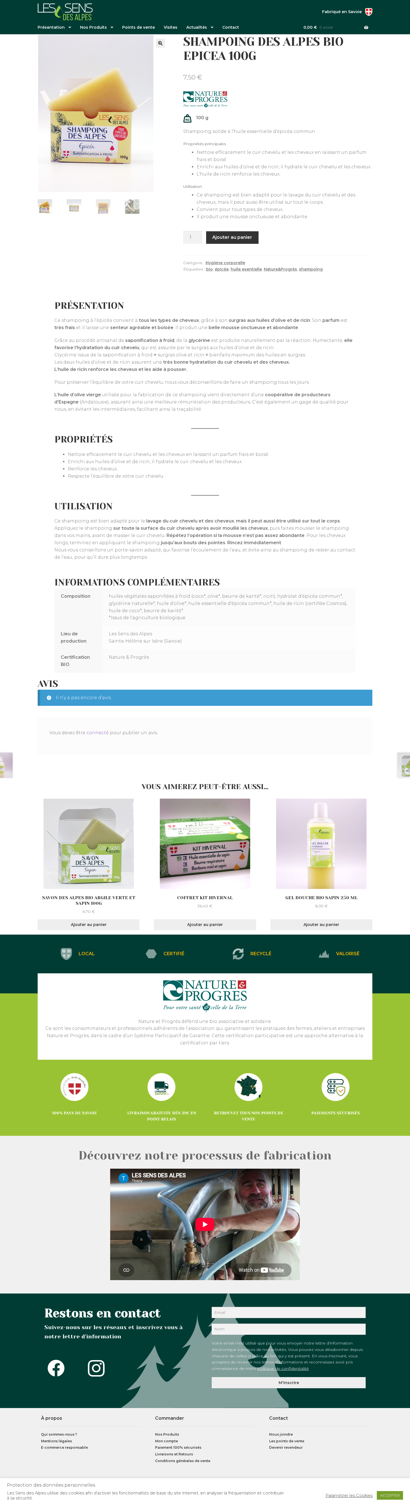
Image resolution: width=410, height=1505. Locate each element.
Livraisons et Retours (174, 1454)
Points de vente (138, 27)
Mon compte (166, 1441)
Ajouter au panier (232, 237)
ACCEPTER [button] (390, 1495)
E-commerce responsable (64, 1447)
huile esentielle (246, 269)
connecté (97, 732)
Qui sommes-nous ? (59, 1434)
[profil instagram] (98, 1368)
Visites (170, 27)
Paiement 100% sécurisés (178, 1447)
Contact (230, 27)
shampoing (311, 269)
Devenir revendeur (286, 1447)
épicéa (222, 269)
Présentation (51, 27)
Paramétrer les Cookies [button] (349, 1495)
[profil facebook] (57, 1368)
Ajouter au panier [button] (89, 924)
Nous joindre (281, 1434)
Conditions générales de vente (182, 1461)
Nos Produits (93, 27)
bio (209, 269)
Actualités (196, 27)
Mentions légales (56, 1441)
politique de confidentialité (283, 1368)
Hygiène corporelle (225, 262)
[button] (160, 43)
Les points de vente (286, 1441)
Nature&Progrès (280, 269)
